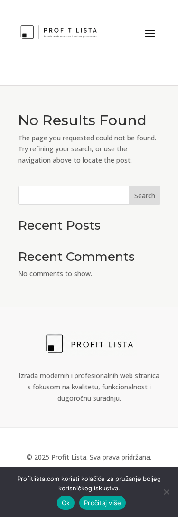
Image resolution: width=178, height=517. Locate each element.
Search (144, 195)
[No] (166, 492)
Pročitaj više (102, 503)
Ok (66, 503)
